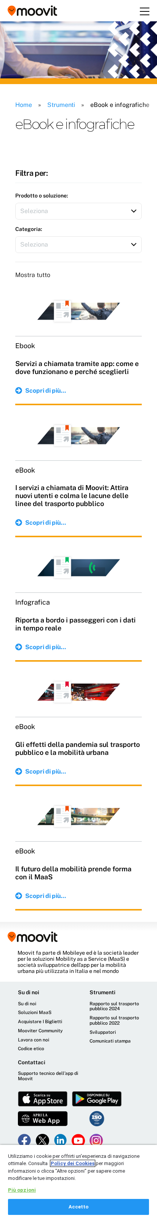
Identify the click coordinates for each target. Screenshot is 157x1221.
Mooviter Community (40, 1030)
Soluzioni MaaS (34, 1012)
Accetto (79, 1207)
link (60, 1140)
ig (96, 1140)
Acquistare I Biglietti (40, 1021)
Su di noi (27, 1003)
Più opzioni (22, 1190)
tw (42, 1140)
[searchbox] (58, 211)
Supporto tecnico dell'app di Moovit (48, 1076)
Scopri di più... (45, 390)
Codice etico (31, 1048)
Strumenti (61, 104)
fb (24, 1140)
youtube (78, 1140)
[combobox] (78, 211)
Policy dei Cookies (73, 1163)
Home (23, 104)
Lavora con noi (33, 1040)
